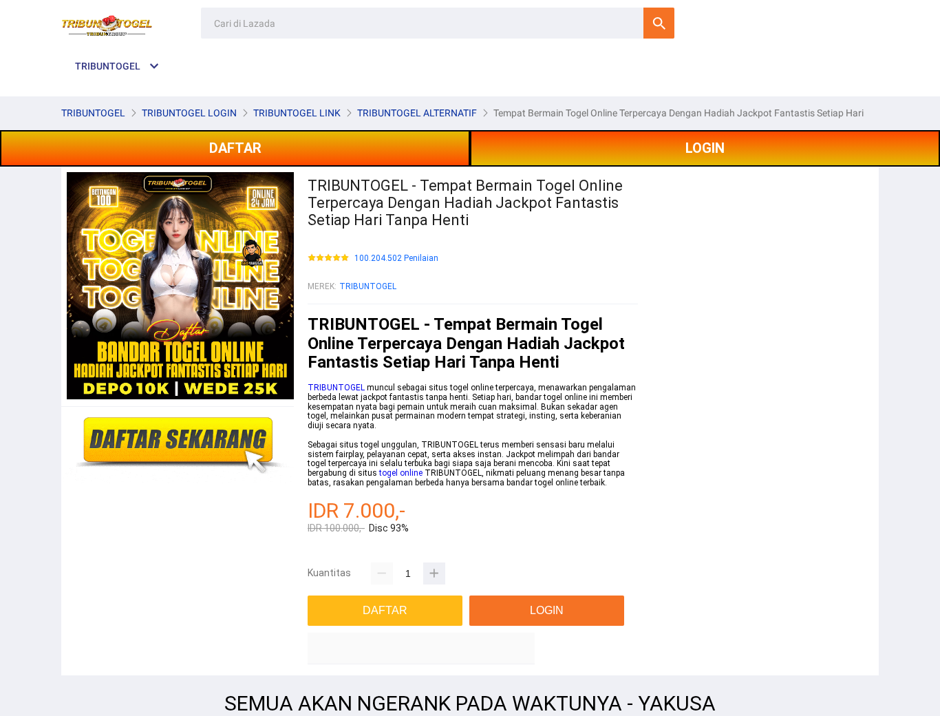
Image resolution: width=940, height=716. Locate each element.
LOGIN (705, 148)
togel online (401, 473)
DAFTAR (235, 148)
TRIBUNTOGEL (367, 286)
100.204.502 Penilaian (396, 258)
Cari (658, 23)
